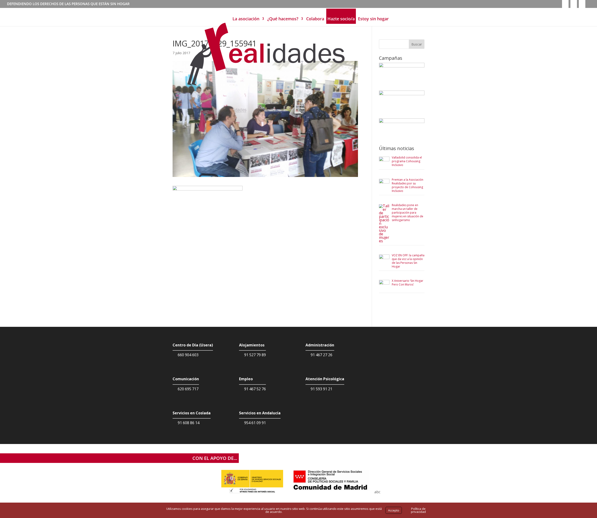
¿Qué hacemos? (282, 18)
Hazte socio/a (341, 18)
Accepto (393, 510)
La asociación (246, 18)
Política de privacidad (418, 510)
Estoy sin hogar (373, 18)
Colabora (315, 18)
